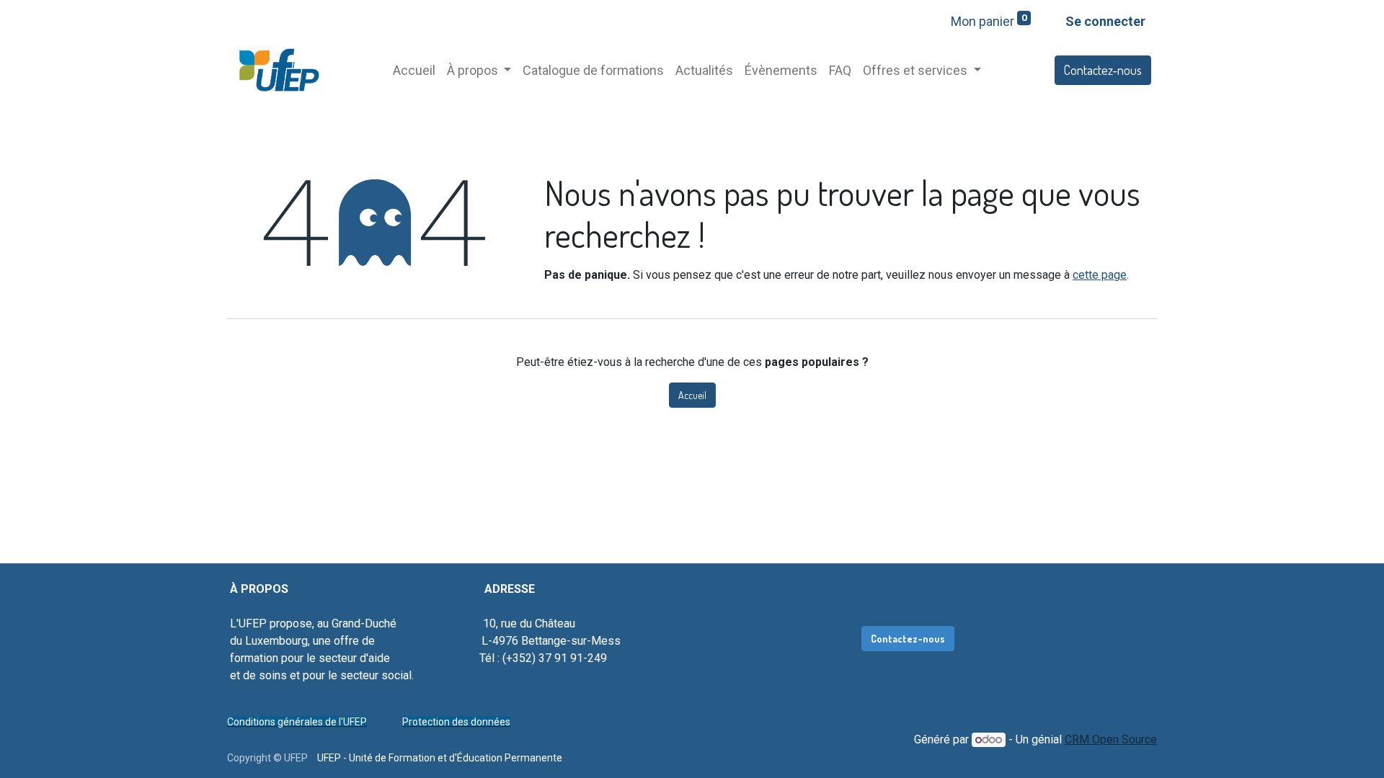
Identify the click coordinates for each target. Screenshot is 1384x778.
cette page (1100, 275)
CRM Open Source (1111, 739)
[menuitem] (414, 70)
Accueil (692, 395)
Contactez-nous (1103, 70)
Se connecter (1105, 21)
